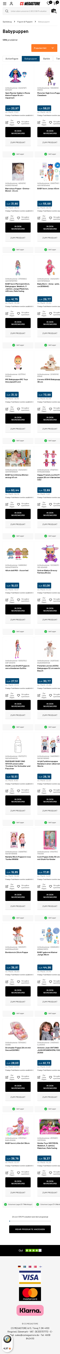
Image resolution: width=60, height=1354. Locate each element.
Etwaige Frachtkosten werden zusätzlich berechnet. (22, 115)
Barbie (46, 58)
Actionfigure (12, 58)
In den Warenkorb (18, 132)
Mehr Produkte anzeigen (30, 1229)
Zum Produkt (18, 142)
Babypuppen (30, 58)
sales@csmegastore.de (27, 1335)
